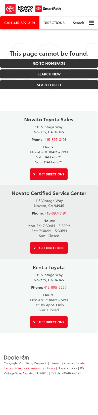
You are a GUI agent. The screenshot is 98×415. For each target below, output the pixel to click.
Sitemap (56, 363)
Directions (54, 22)
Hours (51, 368)
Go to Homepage (49, 63)
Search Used (49, 84)
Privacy (69, 363)
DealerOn (40, 363)
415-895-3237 (55, 287)
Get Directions (51, 174)
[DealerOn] (16, 356)
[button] (19, 22)
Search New (49, 73)
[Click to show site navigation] (91, 23)
